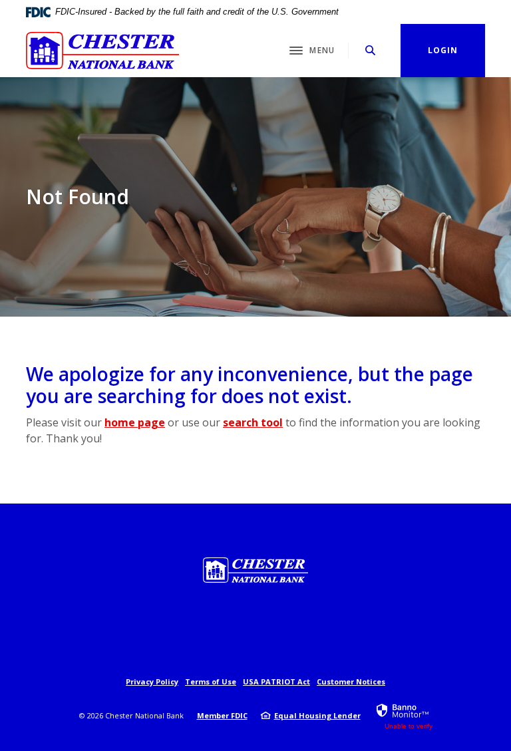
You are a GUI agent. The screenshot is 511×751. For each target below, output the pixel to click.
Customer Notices (351, 681)
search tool (253, 422)
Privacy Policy (152, 681)
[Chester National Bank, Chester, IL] (102, 50)
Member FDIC (222, 715)
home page (134, 422)
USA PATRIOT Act (276, 681)
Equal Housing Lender (317, 715)
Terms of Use (210, 681)
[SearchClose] (370, 50)
